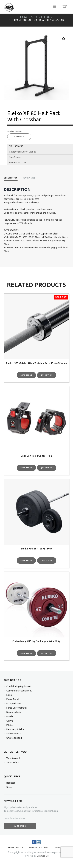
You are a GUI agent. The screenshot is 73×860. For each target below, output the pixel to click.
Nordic (9, 716)
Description (11, 178)
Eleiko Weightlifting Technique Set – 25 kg (36, 641)
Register (10, 782)
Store (9, 787)
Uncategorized (14, 738)
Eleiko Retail (12, 699)
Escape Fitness (13, 703)
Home (24, 17)
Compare (19, 137)
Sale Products (13, 733)
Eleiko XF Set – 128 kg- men (36, 548)
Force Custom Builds (16, 707)
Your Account (13, 758)
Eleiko (45, 17)
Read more (26, 375)
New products (13, 712)
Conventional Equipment (19, 690)
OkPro (9, 720)
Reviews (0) (29, 178)
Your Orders (12, 762)
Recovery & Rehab (15, 729)
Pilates (9, 725)
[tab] (11, 178)
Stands (32, 151)
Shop (34, 17)
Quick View (46, 375)
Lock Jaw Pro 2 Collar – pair (36, 455)
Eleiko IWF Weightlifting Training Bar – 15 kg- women (36, 363)
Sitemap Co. (43, 855)
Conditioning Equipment (18, 686)
